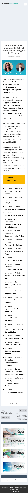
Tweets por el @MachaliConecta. (12, 480)
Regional (18, 56)
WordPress (15, 489)
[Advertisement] (14, 23)
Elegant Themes (13, 487)
